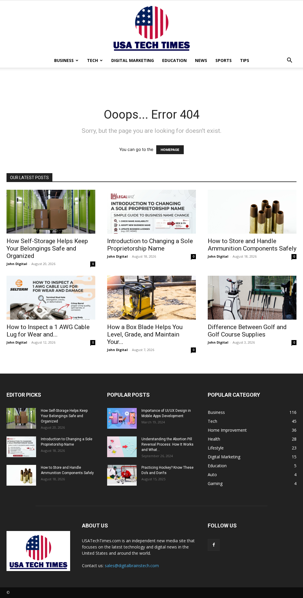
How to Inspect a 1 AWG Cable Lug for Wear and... (48, 330)
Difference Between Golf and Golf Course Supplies (247, 330)
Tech (92, 60)
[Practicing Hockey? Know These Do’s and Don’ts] (122, 475)
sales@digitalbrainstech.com (132, 565)
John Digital (17, 263)
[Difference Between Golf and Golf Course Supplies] (252, 298)
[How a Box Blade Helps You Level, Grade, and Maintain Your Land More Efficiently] (151, 298)
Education (174, 60)
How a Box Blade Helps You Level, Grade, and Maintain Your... (145, 334)
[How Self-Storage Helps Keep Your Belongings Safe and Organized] (51, 212)
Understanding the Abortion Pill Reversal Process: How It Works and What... (167, 444)
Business (64, 60)
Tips (244, 60)
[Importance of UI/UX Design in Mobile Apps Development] (122, 418)
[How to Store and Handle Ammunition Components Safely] (252, 212)
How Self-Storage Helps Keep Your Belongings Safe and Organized (47, 248)
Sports (223, 60)
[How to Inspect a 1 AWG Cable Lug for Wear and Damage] (51, 298)
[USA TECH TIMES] (151, 27)
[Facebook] (214, 545)
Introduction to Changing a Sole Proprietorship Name (150, 244)
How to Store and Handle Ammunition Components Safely (252, 244)
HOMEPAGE (170, 150)
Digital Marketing (132, 60)
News (201, 60)
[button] (289, 61)
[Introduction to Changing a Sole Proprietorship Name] (151, 212)
